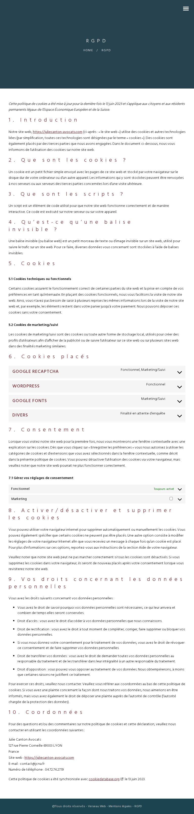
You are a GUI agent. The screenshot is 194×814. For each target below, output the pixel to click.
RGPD (138, 806)
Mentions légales (120, 806)
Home (88, 50)
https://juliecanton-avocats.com (57, 132)
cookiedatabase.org (104, 779)
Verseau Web (97, 806)
